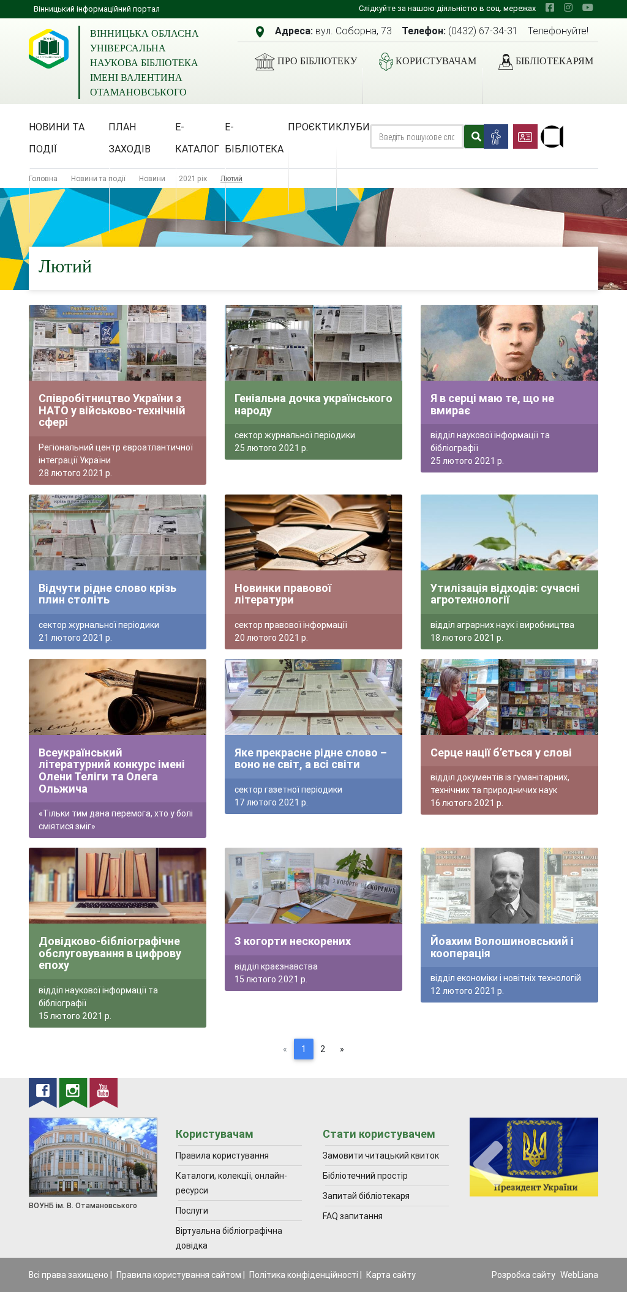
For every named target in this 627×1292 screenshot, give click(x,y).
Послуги (192, 1210)
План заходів (129, 138)
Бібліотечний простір (365, 1175)
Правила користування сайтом (178, 1274)
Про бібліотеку (317, 61)
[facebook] (550, 7)
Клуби (353, 127)
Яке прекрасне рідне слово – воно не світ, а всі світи (311, 758)
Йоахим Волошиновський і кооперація (502, 947)
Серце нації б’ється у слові (501, 752)
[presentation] (488, 1164)
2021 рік (193, 178)
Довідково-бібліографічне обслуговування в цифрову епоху (110, 953)
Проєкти (312, 127)
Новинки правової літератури (283, 594)
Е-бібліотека (254, 138)
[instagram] (568, 7)
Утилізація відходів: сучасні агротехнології (505, 594)
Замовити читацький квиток (381, 1155)
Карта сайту (391, 1274)
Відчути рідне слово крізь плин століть (107, 594)
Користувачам (436, 61)
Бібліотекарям (554, 61)
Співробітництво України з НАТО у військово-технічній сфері (112, 410)
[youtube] (587, 7)
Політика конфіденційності (303, 1274)
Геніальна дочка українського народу (313, 404)
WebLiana (579, 1274)
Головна (43, 178)
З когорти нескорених (293, 941)
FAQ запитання (353, 1216)
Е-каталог (197, 138)
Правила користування (222, 1155)
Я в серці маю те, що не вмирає (492, 404)
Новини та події (56, 138)
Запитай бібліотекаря (366, 1195)
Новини (152, 178)
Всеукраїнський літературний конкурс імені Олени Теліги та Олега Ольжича (112, 770)
